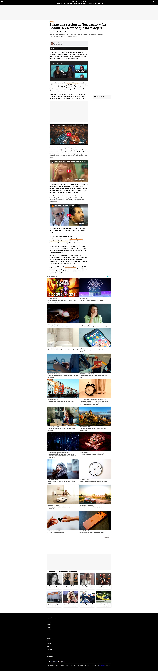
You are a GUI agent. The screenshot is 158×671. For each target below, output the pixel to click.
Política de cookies (84, 665)
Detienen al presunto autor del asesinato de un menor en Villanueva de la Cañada (103, 605)
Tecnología (96, 3)
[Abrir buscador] (154, 2)
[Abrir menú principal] (2, 2)
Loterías (49, 653)
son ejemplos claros (70, 267)
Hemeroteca (50, 656)
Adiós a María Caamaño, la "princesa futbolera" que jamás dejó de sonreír (87, 587)
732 (64, 661)
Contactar (67, 665)
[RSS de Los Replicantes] (48, 661)
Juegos (90, 3)
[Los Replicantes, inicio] (79, 1)
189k (51, 661)
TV (82, 3)
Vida (102, 3)
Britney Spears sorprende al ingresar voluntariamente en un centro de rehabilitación (70, 605)
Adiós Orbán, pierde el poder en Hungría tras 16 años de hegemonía (87, 605)
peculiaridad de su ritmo (72, 83)
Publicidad (62, 665)
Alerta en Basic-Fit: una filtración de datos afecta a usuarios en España (54, 605)
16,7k (56, 661)
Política (63, 3)
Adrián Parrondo (59, 42)
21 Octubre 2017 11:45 (58, 44)
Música (85, 3)
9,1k (60, 661)
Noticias (57, 3)
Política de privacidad (75, 665)
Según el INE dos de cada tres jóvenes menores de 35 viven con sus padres (70, 587)
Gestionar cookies (92, 665)
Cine (79, 3)
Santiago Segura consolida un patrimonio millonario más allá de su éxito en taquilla (103, 587)
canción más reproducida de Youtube (74, 56)
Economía (69, 3)
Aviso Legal (57, 665)
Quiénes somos (50, 665)
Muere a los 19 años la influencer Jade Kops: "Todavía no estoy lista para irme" (54, 587)
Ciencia (75, 3)
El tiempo (49, 649)
